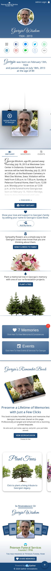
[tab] (10, 153)
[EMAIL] (16, 50)
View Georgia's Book (25, 435)
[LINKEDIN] (6, 50)
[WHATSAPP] (44, 44)
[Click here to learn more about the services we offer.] (25, 547)
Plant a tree (25, 284)
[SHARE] (35, 50)
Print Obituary (27, 205)
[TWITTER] (35, 44)
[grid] (25, 116)
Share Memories (27, 559)
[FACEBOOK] (16, 44)
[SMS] (25, 50)
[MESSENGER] (25, 44)
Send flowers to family (25, 247)
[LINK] (44, 50)
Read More (25, 200)
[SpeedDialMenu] (44, 564)
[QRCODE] (6, 44)
